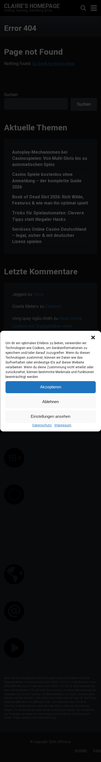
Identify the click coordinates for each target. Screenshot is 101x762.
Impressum (62, 425)
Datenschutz (42, 425)
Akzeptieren (50, 387)
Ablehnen (50, 401)
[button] (93, 337)
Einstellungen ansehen (50, 416)
